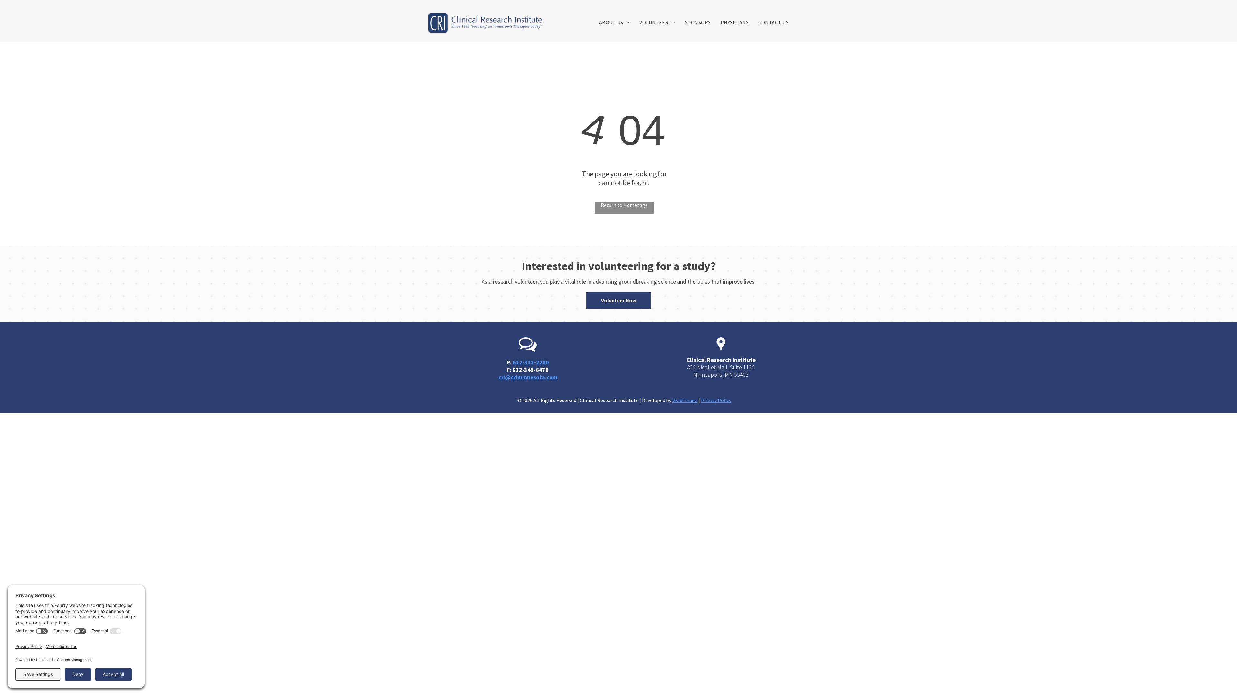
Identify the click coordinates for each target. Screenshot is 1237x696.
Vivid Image (684, 400)
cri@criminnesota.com (527, 377)
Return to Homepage (624, 205)
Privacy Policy (716, 400)
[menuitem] (614, 22)
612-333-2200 (531, 362)
